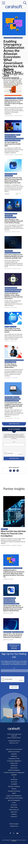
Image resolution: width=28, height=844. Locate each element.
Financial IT (14, 62)
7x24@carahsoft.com (14, 740)
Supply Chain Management (14, 45)
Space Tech (14, 58)
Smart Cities (14, 55)
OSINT (14, 44)
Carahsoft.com (14, 826)
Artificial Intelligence (14, 25)
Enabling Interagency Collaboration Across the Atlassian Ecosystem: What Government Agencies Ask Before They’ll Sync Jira (13, 573)
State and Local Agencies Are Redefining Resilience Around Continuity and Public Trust (14, 256)
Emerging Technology (14, 42)
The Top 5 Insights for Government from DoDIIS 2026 (13, 144)
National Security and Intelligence (14, 138)
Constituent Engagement (14, 18)
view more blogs (14, 423)
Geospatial (20, 98)
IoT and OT (14, 53)
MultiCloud (14, 21)
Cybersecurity (14, 20)
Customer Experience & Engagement (14, 27)
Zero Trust (14, 34)
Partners (14, 40)
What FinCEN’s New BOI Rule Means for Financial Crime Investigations (13, 534)
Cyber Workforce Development (14, 47)
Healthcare (13, 326)
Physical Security (14, 57)
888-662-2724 (14, 743)
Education (14, 754)
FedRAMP (14, 29)
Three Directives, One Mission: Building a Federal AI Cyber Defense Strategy (14, 221)
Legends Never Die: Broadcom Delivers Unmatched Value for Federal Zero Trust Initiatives (12, 635)
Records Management (14, 49)
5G (14, 31)
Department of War (10, 134)
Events (14, 51)
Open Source (14, 23)
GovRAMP (14, 36)
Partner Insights (14, 823)
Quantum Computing (14, 38)
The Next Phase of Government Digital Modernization (11, 365)
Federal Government (14, 16)
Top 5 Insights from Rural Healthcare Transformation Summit (13, 330)
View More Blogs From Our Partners (14, 647)
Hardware (14, 60)
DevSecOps (14, 32)
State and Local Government (14, 15)
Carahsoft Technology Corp (12, 840)
